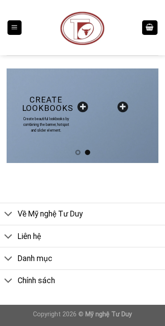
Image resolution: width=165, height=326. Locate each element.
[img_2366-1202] (122, 107)
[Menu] (14, 27)
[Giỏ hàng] (150, 27)
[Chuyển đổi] (8, 214)
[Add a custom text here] (82, 107)
